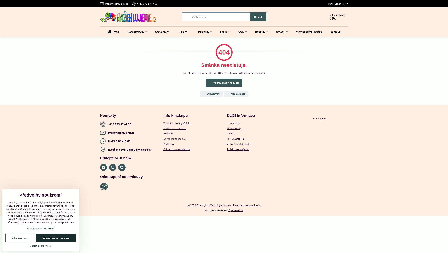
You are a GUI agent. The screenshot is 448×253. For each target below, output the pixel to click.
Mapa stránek (237, 93)
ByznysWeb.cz (235, 210)
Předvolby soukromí (220, 205)
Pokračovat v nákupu (226, 83)
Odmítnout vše (20, 237)
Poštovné (168, 133)
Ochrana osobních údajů (176, 149)
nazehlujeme (319, 118)
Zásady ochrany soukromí (246, 205)
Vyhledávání (213, 93)
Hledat (258, 17)
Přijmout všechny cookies (55, 237)
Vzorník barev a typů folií (176, 123)
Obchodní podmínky (174, 138)
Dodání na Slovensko (174, 128)
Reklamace (168, 144)
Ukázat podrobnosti (40, 245)
